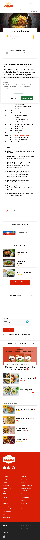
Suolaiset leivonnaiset (26, 491)
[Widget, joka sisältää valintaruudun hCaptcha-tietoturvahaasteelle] (17, 322)
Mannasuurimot (7, 509)
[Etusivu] (8, 6)
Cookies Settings (18, 93)
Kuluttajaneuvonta (7, 488)
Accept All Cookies (27, 98)
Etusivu (10, 10)
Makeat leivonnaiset (26, 488)
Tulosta (12, 210)
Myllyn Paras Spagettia (22, 135)
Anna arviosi (27, 37)
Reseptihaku (24, 480)
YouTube (13, 467)
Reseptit (15, 10)
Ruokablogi (6, 485)
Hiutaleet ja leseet (7, 503)
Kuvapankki (6, 493)
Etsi (31, 3)
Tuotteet (5, 482)
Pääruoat (22, 10)
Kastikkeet (29, 10)
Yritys (4, 491)
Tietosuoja (5, 529)
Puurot (23, 493)
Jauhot (4, 500)
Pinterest (23, 509)
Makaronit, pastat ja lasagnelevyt (11, 506)
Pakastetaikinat (6, 517)
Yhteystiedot (6, 525)
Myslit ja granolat (7, 511)
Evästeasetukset (25, 529)
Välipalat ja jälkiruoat (26, 485)
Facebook (4, 467)
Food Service (9, 536)
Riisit (4, 514)
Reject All (13, 98)
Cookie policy (6, 532)
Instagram (8, 467)
